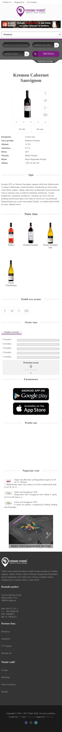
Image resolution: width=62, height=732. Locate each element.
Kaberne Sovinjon (32, 141)
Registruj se (19, 2)
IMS (20, 717)
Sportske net (6, 653)
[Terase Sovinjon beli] (50, 233)
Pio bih (22, 129)
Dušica (11, 245)
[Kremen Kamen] (30, 233)
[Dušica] (11, 233)
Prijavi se (7, 2)
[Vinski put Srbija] (31, 11)
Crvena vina (30, 137)
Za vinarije (32, 2)
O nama (4, 670)
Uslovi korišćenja (8, 684)
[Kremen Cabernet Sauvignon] (27, 104)
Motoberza (5, 632)
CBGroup (49, 717)
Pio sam (40, 129)
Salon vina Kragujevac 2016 (25, 492)
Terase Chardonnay (11, 284)
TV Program (6, 646)
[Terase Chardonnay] (11, 271)
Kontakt (4, 692)
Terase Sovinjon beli (50, 246)
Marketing (5, 677)
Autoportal (5, 639)
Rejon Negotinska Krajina (35, 159)
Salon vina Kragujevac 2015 (25, 502)
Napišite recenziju (11, 332)
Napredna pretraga (45, 61)
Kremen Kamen (30, 245)
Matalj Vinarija (31, 155)
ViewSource (31, 717)
